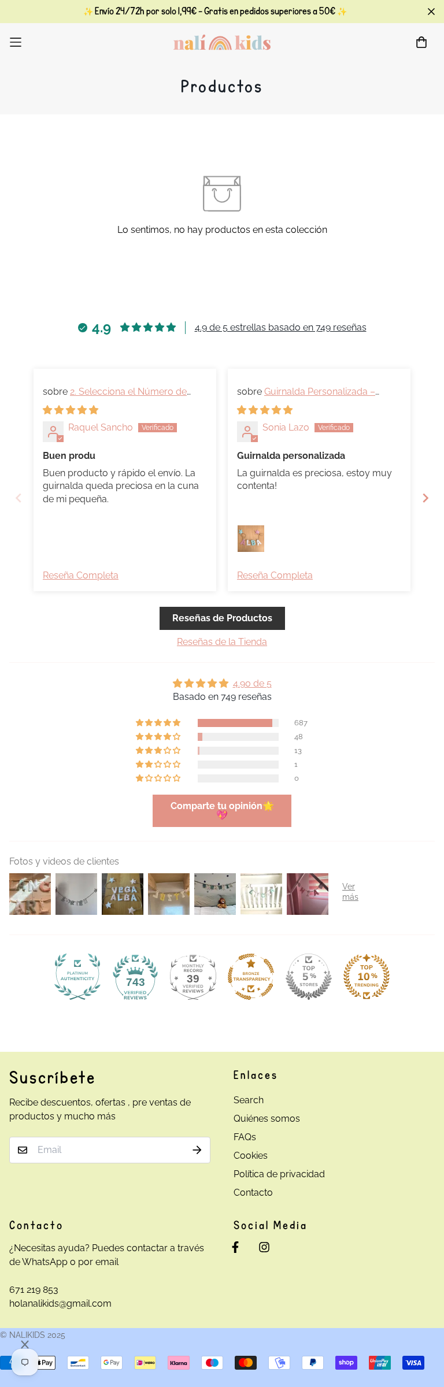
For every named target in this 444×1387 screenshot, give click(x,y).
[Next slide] (425, 498)
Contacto (253, 1192)
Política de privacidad (279, 1174)
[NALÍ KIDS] (222, 42)
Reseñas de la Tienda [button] (222, 641)
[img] (70, 410)
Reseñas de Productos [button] (222, 618)
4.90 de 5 (252, 683)
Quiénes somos (267, 1118)
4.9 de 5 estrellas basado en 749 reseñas (281, 327)
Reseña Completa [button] (81, 575)
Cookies (251, 1155)
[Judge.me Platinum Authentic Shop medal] (77, 977)
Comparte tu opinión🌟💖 (222, 810)
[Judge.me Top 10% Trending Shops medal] (366, 977)
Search (249, 1100)
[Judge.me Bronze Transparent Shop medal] (251, 977)
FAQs (245, 1137)
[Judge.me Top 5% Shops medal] (309, 977)
